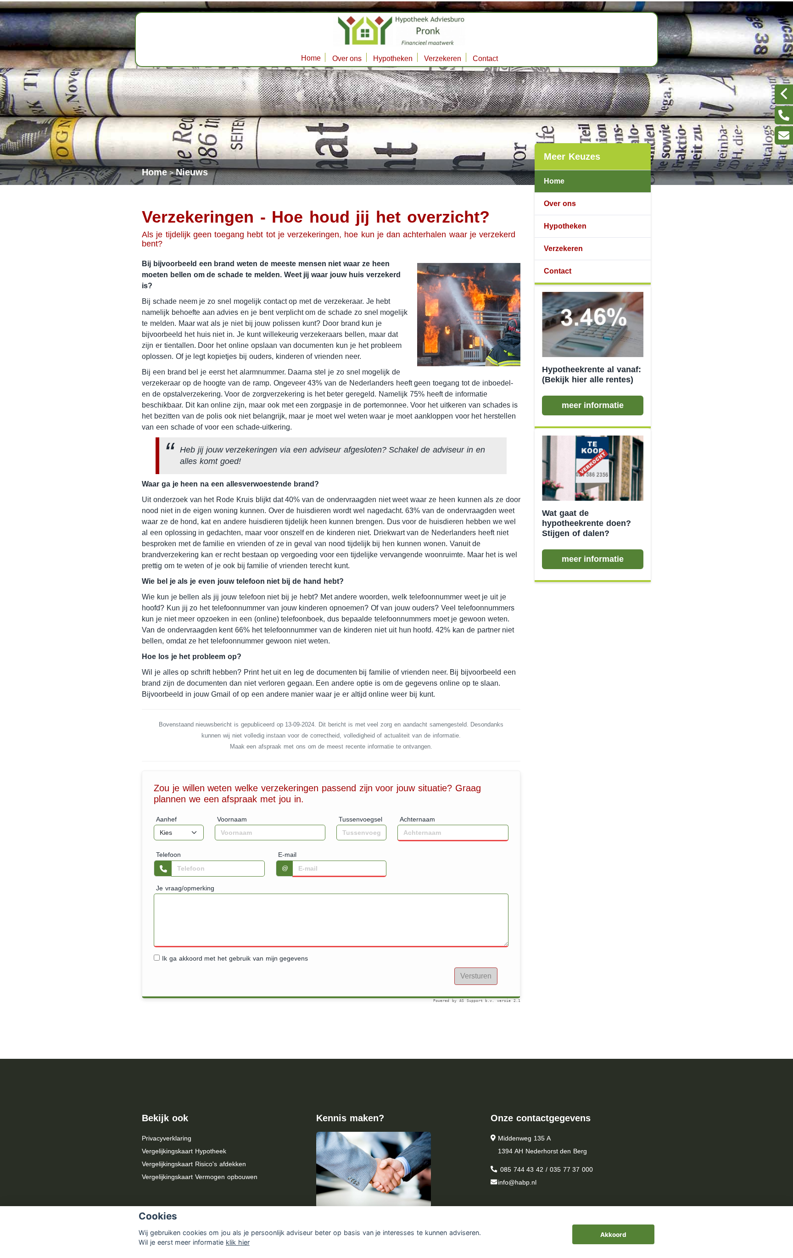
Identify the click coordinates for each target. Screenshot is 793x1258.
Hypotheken (393, 58)
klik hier (238, 1242)
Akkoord (613, 1234)
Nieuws (192, 172)
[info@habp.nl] (784, 135)
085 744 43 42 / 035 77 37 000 (545, 1169)
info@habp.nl (517, 1182)
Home (311, 58)
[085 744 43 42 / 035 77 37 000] (784, 115)
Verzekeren (442, 58)
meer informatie (593, 405)
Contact (485, 58)
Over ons (347, 58)
